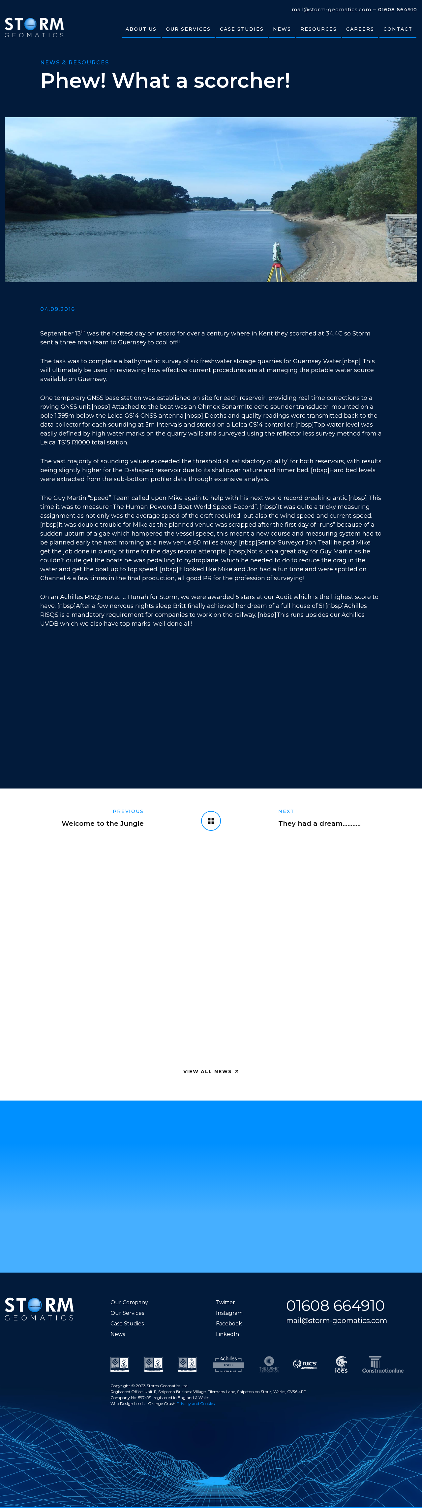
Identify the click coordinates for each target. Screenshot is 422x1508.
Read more (40, 1032)
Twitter (225, 1302)
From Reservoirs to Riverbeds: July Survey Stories (342, 956)
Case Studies (127, 1323)
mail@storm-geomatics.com (331, 10)
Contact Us (208, 1228)
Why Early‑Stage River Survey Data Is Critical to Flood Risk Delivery (73, 956)
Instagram (229, 1313)
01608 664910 (397, 10)
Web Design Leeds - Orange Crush (142, 1403)
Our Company (129, 1302)
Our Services (127, 1313)
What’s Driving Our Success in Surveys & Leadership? (202, 956)
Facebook (229, 1323)
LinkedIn (227, 1334)
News (117, 1334)
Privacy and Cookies (195, 1403)
